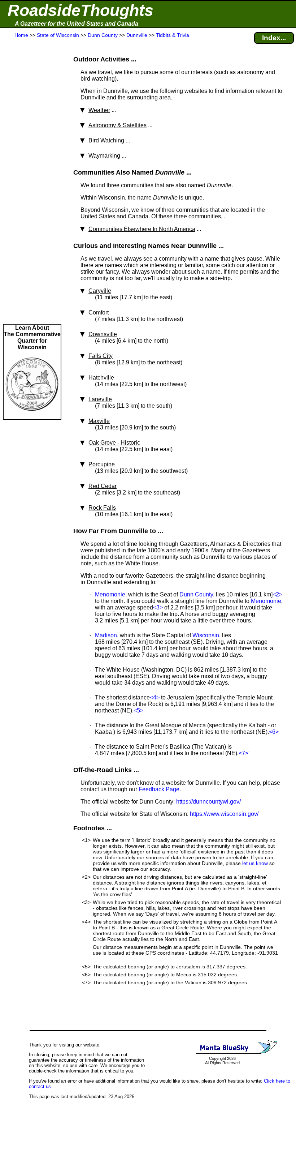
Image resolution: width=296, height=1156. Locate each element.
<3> (158, 607)
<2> (277, 594)
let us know (255, 863)
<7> (243, 753)
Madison (106, 635)
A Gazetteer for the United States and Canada (76, 24)
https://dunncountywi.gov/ (208, 802)
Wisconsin (205, 635)
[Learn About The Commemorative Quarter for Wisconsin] (32, 416)
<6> (274, 732)
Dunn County (196, 594)
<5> (138, 710)
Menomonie (110, 594)
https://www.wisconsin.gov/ (224, 814)
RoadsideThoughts (80, 10)
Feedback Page (159, 789)
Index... (274, 38)
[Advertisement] (32, 181)
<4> (155, 697)
